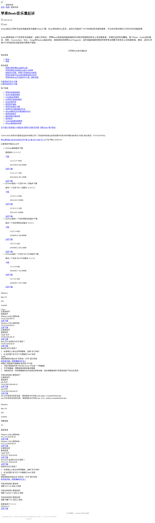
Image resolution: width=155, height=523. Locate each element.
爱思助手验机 (10, 104)
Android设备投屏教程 (13, 121)
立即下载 (9, 169)
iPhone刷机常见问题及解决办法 (17, 111)
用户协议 (52, 127)
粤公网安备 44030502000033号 (13, 140)
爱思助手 (9, 118)
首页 (3, 7)
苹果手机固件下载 (12, 107)
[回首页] (3, 5)
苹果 (7, 61)
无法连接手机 (10, 102)
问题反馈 (20, 127)
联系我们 (12, 127)
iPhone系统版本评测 (13, 123)
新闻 (8, 7)
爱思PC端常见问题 (31, 127)
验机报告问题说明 (12, 116)
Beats (7, 59)
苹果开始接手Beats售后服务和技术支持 (21, 75)
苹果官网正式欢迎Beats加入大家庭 (19, 70)
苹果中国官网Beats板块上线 (16, 68)
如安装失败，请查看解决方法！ (13, 361)
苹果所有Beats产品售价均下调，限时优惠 (21, 77)
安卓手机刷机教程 (12, 95)
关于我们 (4, 127)
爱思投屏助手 (10, 114)
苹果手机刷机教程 (12, 92)
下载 (7, 157)
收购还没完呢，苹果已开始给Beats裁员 (21, 73)
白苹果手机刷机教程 (13, 99)
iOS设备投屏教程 (12, 97)
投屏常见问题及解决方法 (15, 109)
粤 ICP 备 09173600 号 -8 (35, 140)
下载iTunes (43, 127)
